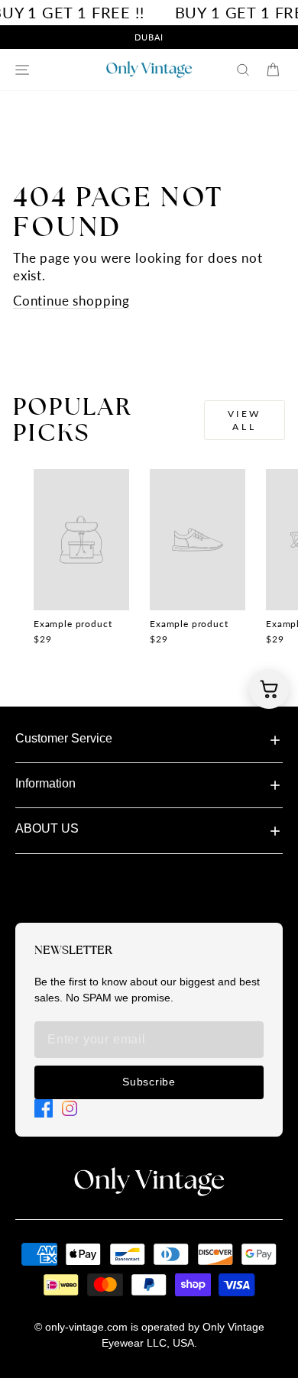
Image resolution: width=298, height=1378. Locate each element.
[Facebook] (43, 1108)
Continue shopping (71, 301)
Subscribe (148, 1082)
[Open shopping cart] (269, 689)
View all (244, 420)
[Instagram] (69, 1108)
